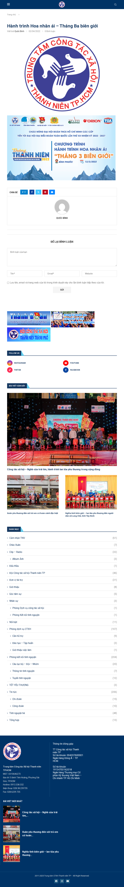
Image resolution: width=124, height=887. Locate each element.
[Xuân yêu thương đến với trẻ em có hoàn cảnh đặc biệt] (33, 492)
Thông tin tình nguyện (64, 671)
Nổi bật (63, 622)
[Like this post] (25, 192)
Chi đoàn (64, 699)
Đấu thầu (63, 565)
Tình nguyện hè (63, 713)
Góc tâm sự (63, 594)
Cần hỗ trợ (64, 636)
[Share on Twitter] (38, 192)
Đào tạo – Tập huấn (64, 643)
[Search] (115, 4)
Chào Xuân (63, 544)
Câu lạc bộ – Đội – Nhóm (64, 664)
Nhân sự (63, 600)
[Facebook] (56, 881)
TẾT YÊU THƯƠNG (63, 685)
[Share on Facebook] (31, 192)
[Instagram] (62, 881)
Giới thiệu (63, 587)
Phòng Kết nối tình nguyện (64, 615)
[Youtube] (68, 881)
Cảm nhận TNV (63, 538)
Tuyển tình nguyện (64, 678)
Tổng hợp (63, 720)
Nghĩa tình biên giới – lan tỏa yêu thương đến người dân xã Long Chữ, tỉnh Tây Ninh (89, 514)
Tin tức (63, 692)
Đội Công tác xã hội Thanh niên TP (63, 573)
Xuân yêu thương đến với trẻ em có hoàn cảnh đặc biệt (32, 513)
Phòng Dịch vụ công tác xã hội (64, 608)
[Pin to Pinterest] (45, 192)
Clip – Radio (63, 552)
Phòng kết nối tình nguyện (63, 657)
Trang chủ (11, 14)
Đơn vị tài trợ (63, 579)
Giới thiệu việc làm (64, 650)
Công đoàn (64, 706)
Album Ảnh (64, 559)
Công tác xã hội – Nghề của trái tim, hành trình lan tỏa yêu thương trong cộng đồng (53, 469)
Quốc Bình (19, 31)
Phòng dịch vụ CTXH (63, 629)
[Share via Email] (52, 192)
